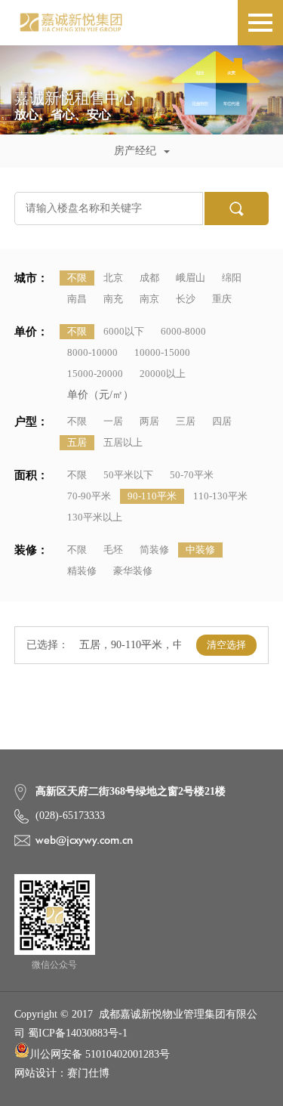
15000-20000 (95, 373)
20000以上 (163, 373)
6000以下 (123, 331)
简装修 (154, 549)
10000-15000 (162, 352)
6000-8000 (183, 331)
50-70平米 (192, 474)
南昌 (77, 298)
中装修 (200, 549)
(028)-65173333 (70, 815)
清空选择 (226, 644)
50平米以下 (128, 474)
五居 (77, 442)
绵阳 (231, 277)
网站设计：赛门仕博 (61, 1073)
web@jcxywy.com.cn (84, 840)
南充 (113, 298)
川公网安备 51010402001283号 (99, 1054)
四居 (222, 421)
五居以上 (123, 442)
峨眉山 (190, 277)
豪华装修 (132, 570)
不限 (77, 277)
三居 (185, 421)
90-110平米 (152, 496)
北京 (113, 277)
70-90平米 (89, 496)
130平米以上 (94, 517)
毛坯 (113, 549)
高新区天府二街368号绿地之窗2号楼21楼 (130, 791)
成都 (149, 277)
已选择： (47, 644)
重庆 (222, 298)
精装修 (82, 570)
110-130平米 (220, 496)
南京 (149, 298)
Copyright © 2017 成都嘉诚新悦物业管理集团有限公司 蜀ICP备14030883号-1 (135, 1024)
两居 (149, 421)
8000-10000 (92, 352)
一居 (113, 421)
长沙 (185, 298)
